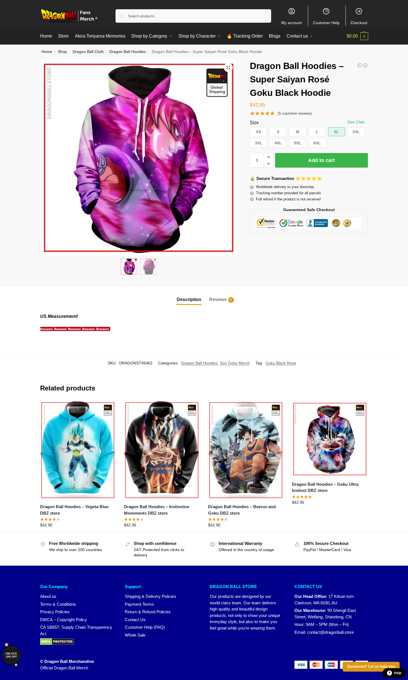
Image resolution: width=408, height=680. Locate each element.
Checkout (359, 22)
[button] (357, 36)
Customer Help (326, 22)
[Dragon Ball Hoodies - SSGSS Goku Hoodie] (359, 65)
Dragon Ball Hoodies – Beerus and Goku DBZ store (242, 509)
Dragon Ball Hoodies (127, 52)
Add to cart (321, 160)
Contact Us (135, 619)
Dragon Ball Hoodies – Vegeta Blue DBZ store (74, 509)
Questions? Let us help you (371, 667)
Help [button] (397, 673)
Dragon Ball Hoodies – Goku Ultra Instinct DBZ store (325, 487)
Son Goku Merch (235, 363)
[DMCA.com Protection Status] (77, 641)
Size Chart (356, 122)
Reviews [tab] (220, 299)
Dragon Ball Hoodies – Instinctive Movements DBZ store (156, 509)
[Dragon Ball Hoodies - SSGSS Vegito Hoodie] (365, 65)
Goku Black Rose (281, 363)
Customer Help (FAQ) (145, 627)
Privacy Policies (55, 611)
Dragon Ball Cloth (88, 52)
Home (47, 52)
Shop (62, 52)
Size (254, 122)
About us (48, 596)
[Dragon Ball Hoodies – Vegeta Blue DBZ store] (78, 450)
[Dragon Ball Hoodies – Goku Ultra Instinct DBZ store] (330, 439)
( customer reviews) (295, 113)
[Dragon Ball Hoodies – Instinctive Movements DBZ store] (162, 450)
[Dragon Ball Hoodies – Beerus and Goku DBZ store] (246, 450)
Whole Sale (135, 635)
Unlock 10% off (11, 655)
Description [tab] (189, 299)
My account (291, 22)
